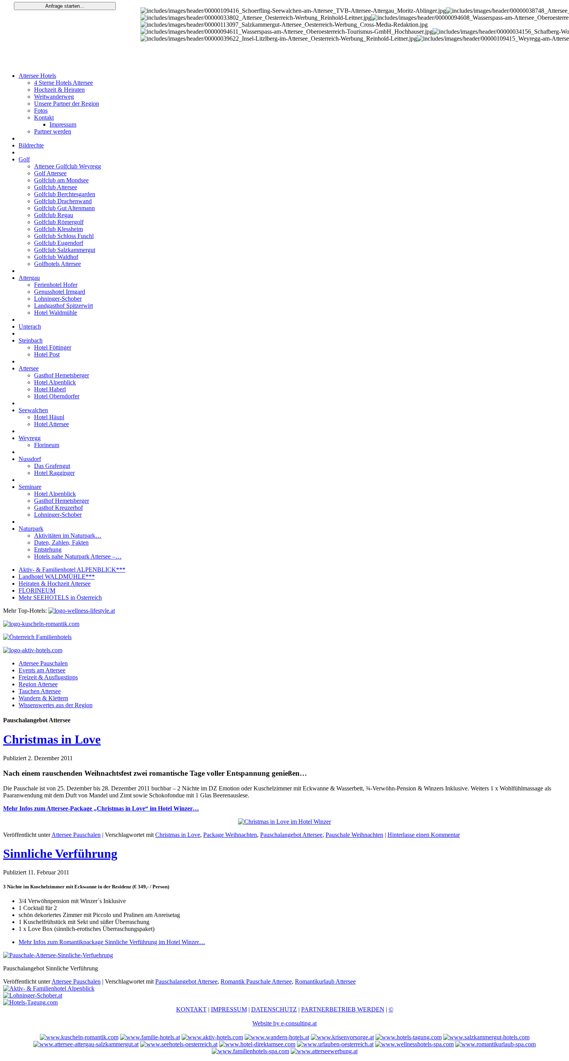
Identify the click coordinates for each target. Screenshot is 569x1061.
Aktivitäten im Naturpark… (67, 535)
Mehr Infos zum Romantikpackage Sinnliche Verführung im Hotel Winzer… (112, 942)
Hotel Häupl (49, 417)
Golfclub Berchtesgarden (64, 194)
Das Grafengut (52, 466)
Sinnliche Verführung (60, 853)
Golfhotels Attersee (57, 264)
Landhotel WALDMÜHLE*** (57, 576)
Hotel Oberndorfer (56, 396)
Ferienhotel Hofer (55, 284)
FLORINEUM (37, 590)
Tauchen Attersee (40, 691)
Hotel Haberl (50, 389)
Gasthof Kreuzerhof (58, 507)
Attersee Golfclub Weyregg (67, 166)
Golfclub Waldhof (56, 257)
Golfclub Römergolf (59, 222)
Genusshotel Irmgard (59, 291)
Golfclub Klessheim (58, 229)
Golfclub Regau (53, 215)
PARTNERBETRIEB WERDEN (342, 1009)
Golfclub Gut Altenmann (64, 208)
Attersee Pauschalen (43, 663)
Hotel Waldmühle (55, 312)
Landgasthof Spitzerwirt (63, 305)
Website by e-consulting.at (284, 1023)
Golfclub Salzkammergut (64, 250)
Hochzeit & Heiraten (59, 89)
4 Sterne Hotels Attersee (63, 82)
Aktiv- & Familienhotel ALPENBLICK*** (72, 569)
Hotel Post (47, 354)
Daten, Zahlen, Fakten (61, 542)
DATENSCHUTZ (274, 1009)
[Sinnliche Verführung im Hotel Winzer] (58, 955)
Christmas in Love (52, 739)
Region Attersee (38, 684)
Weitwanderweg (54, 96)
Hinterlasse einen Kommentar (423, 834)
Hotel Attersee (51, 424)
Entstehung (48, 549)
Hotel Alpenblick (55, 382)
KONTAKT (191, 1009)
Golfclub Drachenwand (63, 201)
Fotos (41, 110)
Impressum (63, 124)
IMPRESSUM (229, 1009)
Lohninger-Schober (58, 298)
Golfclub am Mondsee (61, 180)
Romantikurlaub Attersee (325, 981)
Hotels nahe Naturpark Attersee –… (78, 556)
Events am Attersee (42, 670)
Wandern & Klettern (43, 698)
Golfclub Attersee (55, 187)
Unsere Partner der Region (66, 103)
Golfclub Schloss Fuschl (64, 236)
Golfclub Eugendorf (58, 243)
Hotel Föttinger (52, 347)
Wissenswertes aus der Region (56, 705)
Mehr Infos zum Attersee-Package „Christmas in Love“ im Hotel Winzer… (101, 808)
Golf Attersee (50, 173)
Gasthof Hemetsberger (61, 375)
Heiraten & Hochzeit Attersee (55, 583)
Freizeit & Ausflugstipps (48, 677)
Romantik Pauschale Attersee (256, 981)
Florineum (46, 445)
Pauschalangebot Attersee (291, 834)
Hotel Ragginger (54, 473)
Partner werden (52, 131)
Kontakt (44, 117)
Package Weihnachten (230, 834)
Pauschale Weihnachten (354, 834)
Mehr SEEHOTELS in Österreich (60, 597)
